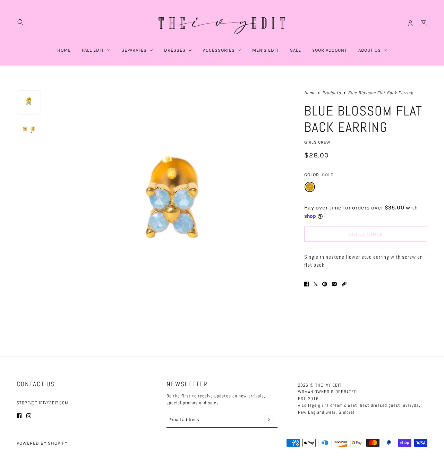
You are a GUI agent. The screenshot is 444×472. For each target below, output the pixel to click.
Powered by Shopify (42, 443)
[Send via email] (334, 283)
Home (309, 93)
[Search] (20, 22)
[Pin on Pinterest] (324, 283)
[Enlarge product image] (172, 211)
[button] (344, 283)
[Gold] (310, 187)
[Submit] (268, 419)
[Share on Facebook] (306, 283)
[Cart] (423, 23)
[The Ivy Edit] (222, 23)
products (331, 93)
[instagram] (29, 415)
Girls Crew (317, 141)
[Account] (410, 23)
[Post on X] (315, 283)
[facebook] (19, 415)
